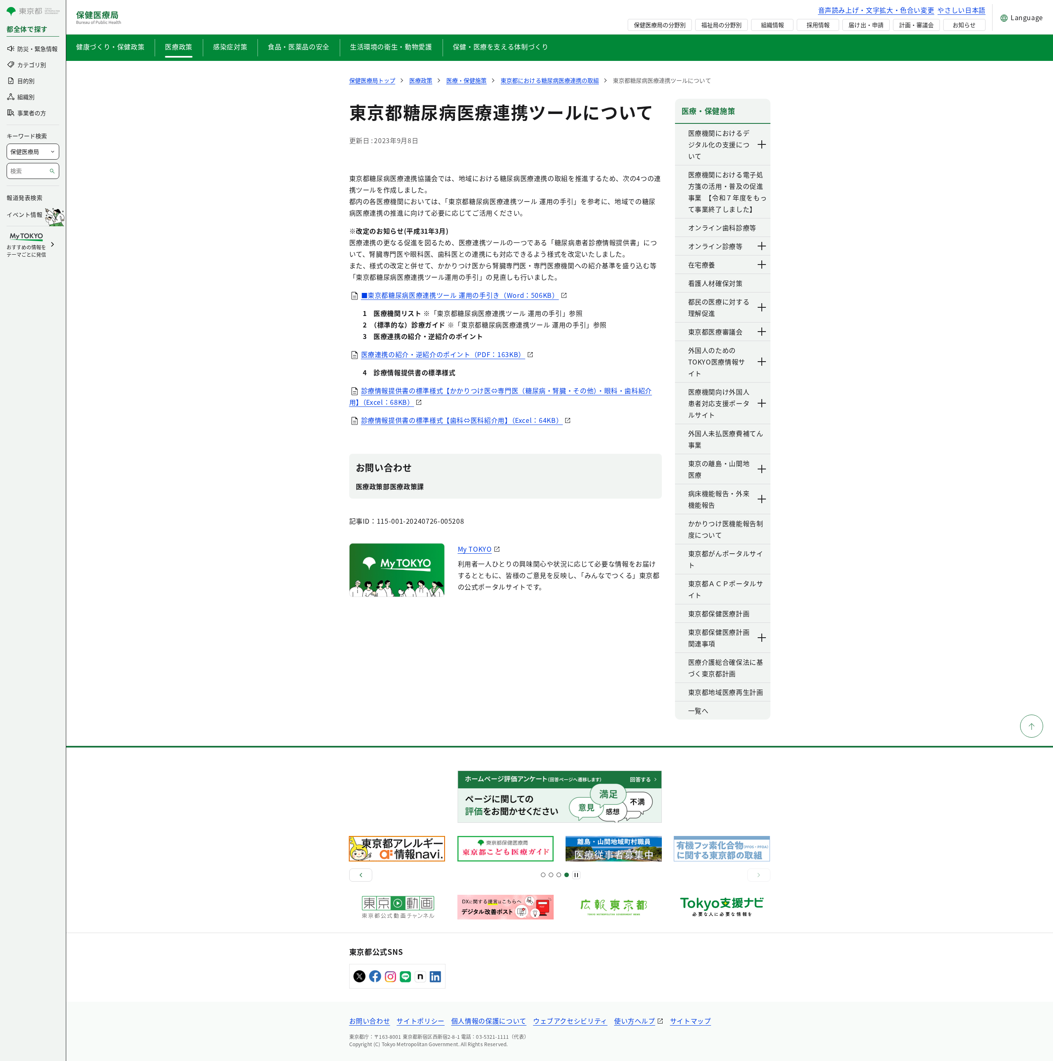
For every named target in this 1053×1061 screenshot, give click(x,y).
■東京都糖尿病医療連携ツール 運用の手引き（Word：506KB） (460, 295)
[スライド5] (551, 875)
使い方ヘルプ (634, 1021)
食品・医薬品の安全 (298, 46)
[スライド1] (543, 875)
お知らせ (964, 25)
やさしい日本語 (961, 10)
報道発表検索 (24, 197)
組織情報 (772, 25)
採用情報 (818, 25)
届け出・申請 (866, 25)
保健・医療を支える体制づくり (501, 46)
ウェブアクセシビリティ (570, 1021)
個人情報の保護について (488, 1021)
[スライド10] (566, 875)
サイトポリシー (420, 1021)
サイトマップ (690, 1021)
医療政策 (179, 46)
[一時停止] (576, 875)
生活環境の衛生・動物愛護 (391, 46)
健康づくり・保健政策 (110, 46)
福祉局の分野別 (721, 25)
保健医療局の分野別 (660, 25)
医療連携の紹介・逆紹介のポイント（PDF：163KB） (443, 354)
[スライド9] (559, 875)
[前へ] (360, 875)
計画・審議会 (916, 25)
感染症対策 (230, 46)
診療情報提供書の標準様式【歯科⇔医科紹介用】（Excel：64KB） (462, 420)
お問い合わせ (369, 1021)
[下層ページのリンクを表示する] (762, 144)
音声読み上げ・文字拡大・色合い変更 (876, 10)
